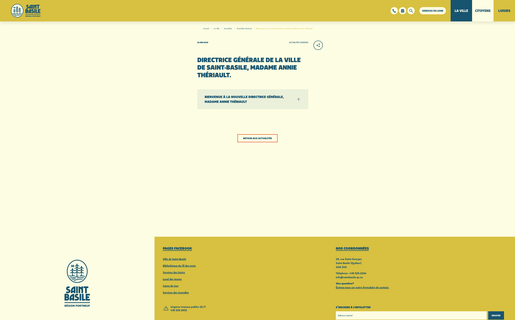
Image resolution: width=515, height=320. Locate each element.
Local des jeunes (172, 279)
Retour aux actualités (257, 138)
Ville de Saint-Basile (174, 259)
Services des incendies (176, 292)
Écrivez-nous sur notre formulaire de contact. (362, 287)
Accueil (206, 28)
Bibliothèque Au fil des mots (179, 265)
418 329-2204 (358, 273)
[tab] (252, 99)
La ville (461, 11)
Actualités (228, 28)
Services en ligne (432, 10)
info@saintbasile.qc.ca (349, 277)
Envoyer (496, 315)
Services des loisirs (174, 272)
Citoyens (483, 11)
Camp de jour (171, 285)
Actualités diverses (244, 28)
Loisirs (504, 11)
